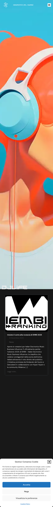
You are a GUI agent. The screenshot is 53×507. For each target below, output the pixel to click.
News (11, 342)
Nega (26, 491)
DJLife (14, 287)
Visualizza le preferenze (26, 498)
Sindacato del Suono (23, 5)
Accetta (26, 485)
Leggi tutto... (12, 371)
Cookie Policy (25, 504)
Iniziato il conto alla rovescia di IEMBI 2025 (24, 335)
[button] (49, 462)
